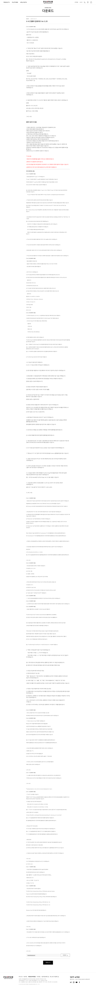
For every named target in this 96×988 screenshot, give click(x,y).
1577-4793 (75, 977)
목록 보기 (48, 962)
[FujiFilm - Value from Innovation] (48, 2)
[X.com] (71, 982)
